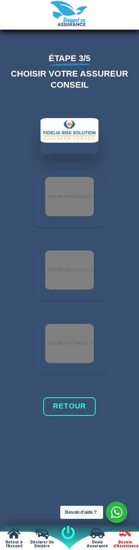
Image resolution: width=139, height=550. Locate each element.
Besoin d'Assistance (126, 544)
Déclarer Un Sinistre (42, 544)
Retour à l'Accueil (13, 544)
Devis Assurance (97, 544)
